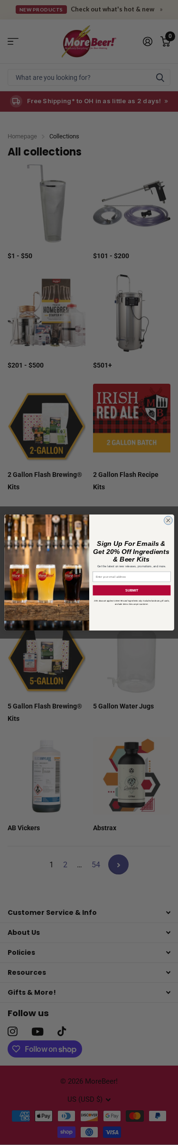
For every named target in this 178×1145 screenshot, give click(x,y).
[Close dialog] (168, 520)
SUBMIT (131, 590)
